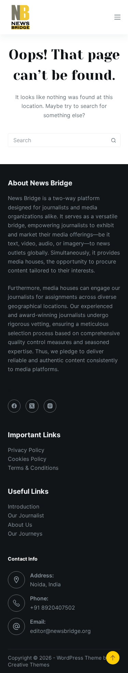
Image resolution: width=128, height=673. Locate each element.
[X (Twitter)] (32, 406)
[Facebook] (14, 406)
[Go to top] (112, 657)
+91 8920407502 (52, 607)
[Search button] (113, 140)
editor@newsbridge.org (60, 630)
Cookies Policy (27, 458)
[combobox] (57, 140)
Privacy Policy (26, 449)
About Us (20, 524)
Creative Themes (28, 664)
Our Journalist (26, 515)
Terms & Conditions (33, 467)
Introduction (23, 506)
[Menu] (117, 17)
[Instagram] (50, 406)
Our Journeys (25, 533)
